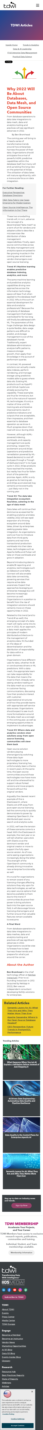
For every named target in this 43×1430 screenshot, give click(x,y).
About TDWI (8, 1309)
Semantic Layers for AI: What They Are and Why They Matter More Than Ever (22, 1011)
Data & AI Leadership (22, 49)
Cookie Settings (17, 1419)
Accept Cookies (17, 1425)
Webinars (6, 1383)
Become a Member (11, 1335)
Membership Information (21, 1253)
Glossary (6, 1361)
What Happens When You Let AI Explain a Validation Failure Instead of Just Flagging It (21, 1064)
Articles (5, 1386)
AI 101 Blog (7, 1350)
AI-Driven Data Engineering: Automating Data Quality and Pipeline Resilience (21, 1100)
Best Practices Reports (13, 1375)
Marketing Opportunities (14, 1346)
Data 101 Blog (8, 1353)
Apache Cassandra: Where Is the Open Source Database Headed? (22, 1020)
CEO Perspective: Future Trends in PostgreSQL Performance (20, 1030)
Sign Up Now (21, 1205)
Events (5, 1313)
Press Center (8, 1317)
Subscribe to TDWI (14, 1297)
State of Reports (10, 1379)
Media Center (8, 1320)
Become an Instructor (12, 1339)
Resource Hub (9, 1372)
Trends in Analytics (31, 45)
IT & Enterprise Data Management (22, 53)
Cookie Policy (8, 1414)
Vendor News (8, 1342)
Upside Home (12, 45)
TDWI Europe (8, 1324)
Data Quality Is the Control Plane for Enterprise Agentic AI (22, 1136)
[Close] (32, 1391)
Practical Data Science (22, 57)
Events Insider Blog (11, 1357)
